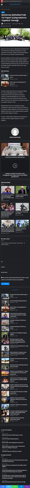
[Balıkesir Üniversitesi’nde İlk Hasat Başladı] (5, 360)
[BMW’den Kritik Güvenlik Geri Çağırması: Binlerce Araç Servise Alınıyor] (5, 400)
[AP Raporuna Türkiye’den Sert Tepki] (22, 207)
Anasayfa (4, 9)
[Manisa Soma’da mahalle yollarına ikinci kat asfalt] (5, 367)
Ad (2, 261)
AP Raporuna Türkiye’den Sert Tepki (22, 212)
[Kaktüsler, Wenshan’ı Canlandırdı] (22, 223)
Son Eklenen (15, 290)
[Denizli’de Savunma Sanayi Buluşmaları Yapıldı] (5, 419)
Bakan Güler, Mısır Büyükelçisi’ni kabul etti (13, 1)
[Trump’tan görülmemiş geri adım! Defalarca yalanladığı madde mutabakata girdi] (5, 413)
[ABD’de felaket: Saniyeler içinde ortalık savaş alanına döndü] (5, 354)
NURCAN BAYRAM (7, 23)
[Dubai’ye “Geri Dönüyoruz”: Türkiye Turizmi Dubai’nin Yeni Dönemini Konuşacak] (5, 373)
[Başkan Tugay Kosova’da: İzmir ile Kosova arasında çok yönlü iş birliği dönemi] (7, 223)
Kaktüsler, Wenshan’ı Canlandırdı (21, 229)
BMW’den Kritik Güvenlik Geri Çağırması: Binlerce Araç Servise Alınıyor (18, 399)
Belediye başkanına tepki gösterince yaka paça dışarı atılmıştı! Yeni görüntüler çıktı (7, 214)
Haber (8, 9)
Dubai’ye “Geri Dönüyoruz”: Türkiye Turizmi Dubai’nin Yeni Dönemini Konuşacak (19, 373)
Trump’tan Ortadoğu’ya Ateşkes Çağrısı (22, 195)
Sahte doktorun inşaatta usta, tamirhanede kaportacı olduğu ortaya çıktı (7, 197)
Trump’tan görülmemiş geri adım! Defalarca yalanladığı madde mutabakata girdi (18, 412)
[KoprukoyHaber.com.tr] (15, 4)
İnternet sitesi (4, 272)
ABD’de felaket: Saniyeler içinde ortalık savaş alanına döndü (18, 353)
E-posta (3, 267)
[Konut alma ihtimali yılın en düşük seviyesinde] (5, 393)
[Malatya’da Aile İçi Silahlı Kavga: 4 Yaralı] (5, 77)
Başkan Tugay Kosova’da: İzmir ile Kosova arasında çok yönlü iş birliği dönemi (7, 230)
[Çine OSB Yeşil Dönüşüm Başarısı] (5, 302)
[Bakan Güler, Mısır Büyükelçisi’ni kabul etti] (5, 84)
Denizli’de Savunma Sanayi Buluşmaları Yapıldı (17, 418)
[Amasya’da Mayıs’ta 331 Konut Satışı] (5, 328)
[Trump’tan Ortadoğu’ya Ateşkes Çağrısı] (22, 190)
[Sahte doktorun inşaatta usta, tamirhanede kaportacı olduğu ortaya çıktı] (7, 190)
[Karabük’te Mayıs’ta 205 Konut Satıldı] (5, 322)
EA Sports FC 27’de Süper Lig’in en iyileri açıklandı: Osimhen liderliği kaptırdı (18, 379)
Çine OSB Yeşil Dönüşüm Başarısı (18, 301)
